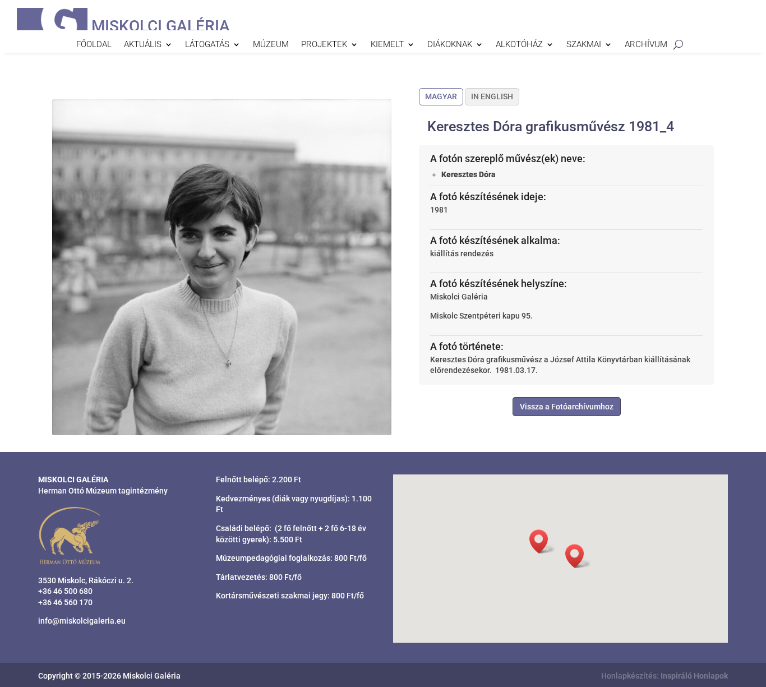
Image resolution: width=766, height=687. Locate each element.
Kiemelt (387, 44)
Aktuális (142, 44)
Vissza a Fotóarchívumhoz (566, 406)
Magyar (441, 96)
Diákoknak (449, 44)
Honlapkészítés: (664, 675)
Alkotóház (519, 44)
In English (492, 96)
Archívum (646, 44)
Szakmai (583, 44)
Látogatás (207, 44)
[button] (578, 556)
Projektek (324, 44)
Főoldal (94, 44)
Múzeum (271, 44)
